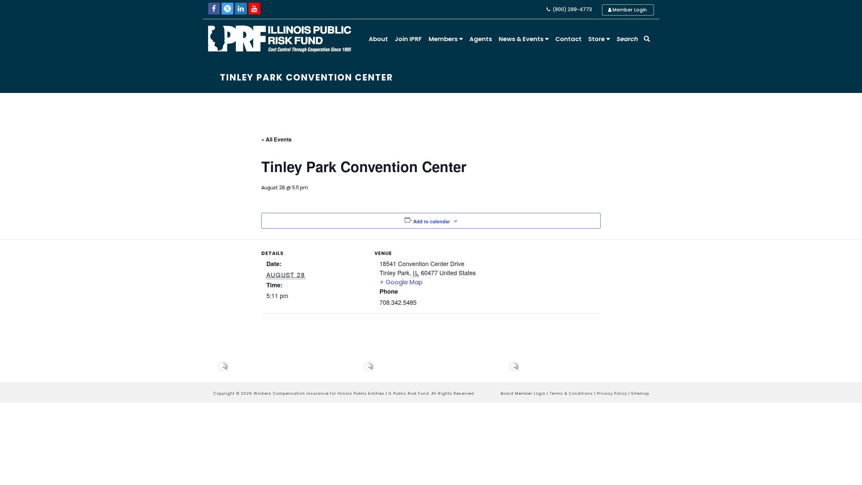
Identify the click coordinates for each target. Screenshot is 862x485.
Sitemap (640, 393)
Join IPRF (408, 39)
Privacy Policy (612, 393)
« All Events (276, 139)
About (378, 39)
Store (596, 39)
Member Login (629, 9)
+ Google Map (401, 282)
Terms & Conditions (571, 393)
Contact (568, 39)
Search (627, 39)
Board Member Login (523, 393)
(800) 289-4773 (571, 9)
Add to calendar (431, 221)
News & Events (521, 39)
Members (443, 39)
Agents (480, 39)
